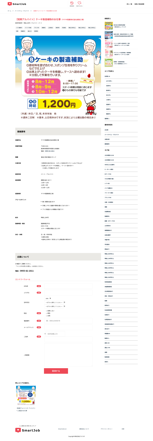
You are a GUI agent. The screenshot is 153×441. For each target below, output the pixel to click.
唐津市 (108, 90)
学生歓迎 (64, 27)
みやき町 (109, 81)
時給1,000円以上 (72, 27)
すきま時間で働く (109, 179)
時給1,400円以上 (109, 272)
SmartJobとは (62, 429)
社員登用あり (108, 319)
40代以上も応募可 (109, 164)
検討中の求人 (79, 6)
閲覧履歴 (72, 6)
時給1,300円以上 (109, 268)
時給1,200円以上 (91, 27)
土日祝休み (50, 27)
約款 (123, 429)
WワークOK (108, 174)
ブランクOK (36, 27)
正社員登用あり (109, 291)
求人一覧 (129, 4)
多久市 (108, 95)
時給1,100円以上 (81, 27)
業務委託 (107, 144)
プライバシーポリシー (107, 429)
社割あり (107, 315)
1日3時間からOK (109, 160)
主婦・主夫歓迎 (109, 202)
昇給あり (107, 249)
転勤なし (107, 338)
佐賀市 (108, 86)
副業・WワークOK (110, 221)
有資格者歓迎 (108, 282)
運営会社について (84, 429)
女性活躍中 (108, 235)
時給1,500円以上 (109, 277)
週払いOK (107, 347)
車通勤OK (23, 31)
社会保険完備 (108, 310)
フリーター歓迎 (28, 27)
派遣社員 (107, 139)
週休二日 (29, 31)
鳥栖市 (108, 109)
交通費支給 (108, 211)
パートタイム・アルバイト (22, 11)
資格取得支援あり (109, 324)
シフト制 (107, 183)
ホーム (9, 11)
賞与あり (107, 329)
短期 (17, 31)
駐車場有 (36, 31)
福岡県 (107, 118)
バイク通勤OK (19, 27)
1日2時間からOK (109, 155)
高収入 (106, 362)
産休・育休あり (109, 296)
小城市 (108, 100)
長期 (106, 352)
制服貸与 (43, 27)
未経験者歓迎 (108, 286)
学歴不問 (57, 27)
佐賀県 (107, 76)
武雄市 (108, 104)
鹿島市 (108, 114)
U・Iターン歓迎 (109, 169)
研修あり (107, 305)
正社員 (106, 130)
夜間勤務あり (108, 230)
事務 (106, 207)
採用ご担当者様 (139, 4)
